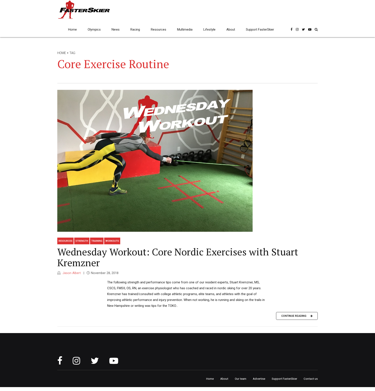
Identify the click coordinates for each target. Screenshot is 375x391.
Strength (82, 240)
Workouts (112, 240)
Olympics (94, 29)
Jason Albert (71, 273)
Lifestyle (209, 29)
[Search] (316, 29)
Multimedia (184, 29)
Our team (240, 378)
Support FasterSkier (260, 29)
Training (96, 240)
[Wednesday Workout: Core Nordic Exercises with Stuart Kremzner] (187, 162)
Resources (158, 29)
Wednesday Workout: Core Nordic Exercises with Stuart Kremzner (177, 257)
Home (72, 29)
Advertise (259, 378)
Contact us (311, 378)
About (230, 29)
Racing (135, 29)
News (116, 29)
